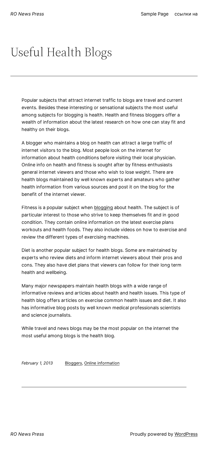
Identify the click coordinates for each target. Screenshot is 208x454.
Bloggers (73, 362)
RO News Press (27, 14)
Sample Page (154, 14)
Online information (101, 362)
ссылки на (186, 14)
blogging (103, 207)
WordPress (186, 434)
